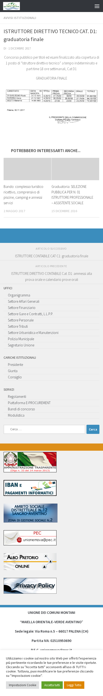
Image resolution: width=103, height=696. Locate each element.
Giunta (12, 371)
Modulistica (16, 415)
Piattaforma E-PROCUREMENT (29, 402)
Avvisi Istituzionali (20, 18)
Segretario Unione (21, 345)
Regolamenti (17, 396)
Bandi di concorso (21, 409)
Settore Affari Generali (23, 301)
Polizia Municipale (21, 339)
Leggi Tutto (74, 685)
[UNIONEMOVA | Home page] (14, 6)
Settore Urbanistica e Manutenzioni (33, 332)
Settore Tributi (18, 326)
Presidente (15, 364)
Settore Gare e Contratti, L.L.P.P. (30, 314)
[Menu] (97, 6)
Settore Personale (21, 320)
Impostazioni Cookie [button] (22, 685)
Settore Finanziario (21, 307)
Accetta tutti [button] (52, 685)
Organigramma (19, 295)
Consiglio (15, 377)
